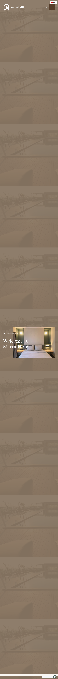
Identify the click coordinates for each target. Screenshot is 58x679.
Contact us (39, 7)
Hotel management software (9, 675)
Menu (52, 7)
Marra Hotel (17, 6)
